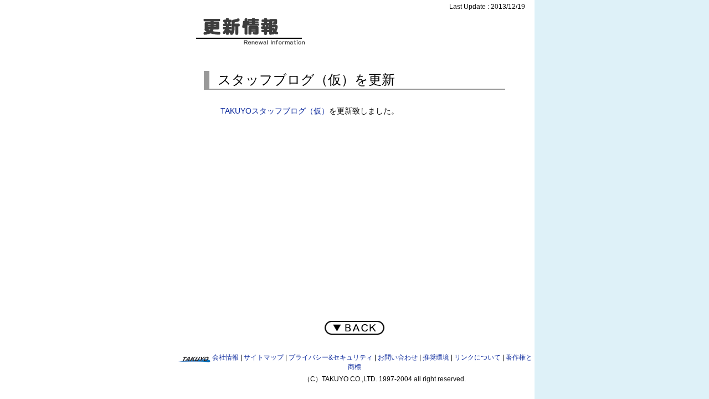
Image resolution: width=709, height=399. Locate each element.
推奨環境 (436, 357)
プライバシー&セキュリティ (331, 357)
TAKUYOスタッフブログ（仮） (274, 110)
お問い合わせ (398, 357)
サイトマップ (264, 357)
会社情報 (225, 357)
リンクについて (477, 357)
